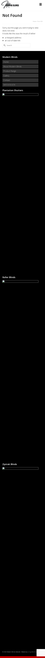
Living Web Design (33, 652)
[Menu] (41, 4)
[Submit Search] (4, 45)
